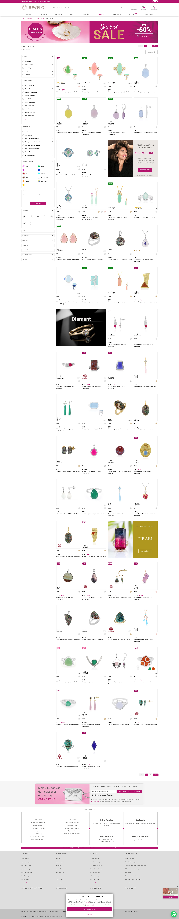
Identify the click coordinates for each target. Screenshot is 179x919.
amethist (59, 866)
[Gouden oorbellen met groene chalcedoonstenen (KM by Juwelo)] (94, 196)
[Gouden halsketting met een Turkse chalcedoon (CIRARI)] (146, 238)
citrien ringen (95, 873)
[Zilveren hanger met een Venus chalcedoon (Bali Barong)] (68, 535)
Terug (24, 18)
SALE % (101, 14)
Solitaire (128, 873)
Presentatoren (72, 825)
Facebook (131, 894)
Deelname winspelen (38, 828)
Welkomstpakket (38, 825)
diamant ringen (26, 866)
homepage (29, 18)
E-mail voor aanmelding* (100, 791)
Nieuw (72, 14)
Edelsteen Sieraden (39, 18)
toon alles (25, 883)
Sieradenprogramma (72, 828)
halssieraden (25, 880)
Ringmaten (38, 831)
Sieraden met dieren (132, 876)
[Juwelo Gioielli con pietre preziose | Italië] (143, 914)
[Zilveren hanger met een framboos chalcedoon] (94, 450)
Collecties (58, 14)
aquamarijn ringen (96, 866)
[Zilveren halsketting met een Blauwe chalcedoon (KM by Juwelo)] (146, 618)
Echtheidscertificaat (38, 823)
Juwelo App (38, 834)
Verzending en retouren (38, 837)
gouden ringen (26, 869)
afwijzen (87, 903)
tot (40, 195)
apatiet (58, 869)
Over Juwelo (149, 14)
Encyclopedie (116, 14)
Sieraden (29, 14)
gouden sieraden (27, 873)
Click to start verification (103, 795)
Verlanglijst (143, 8)
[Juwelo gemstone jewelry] (139, 914)
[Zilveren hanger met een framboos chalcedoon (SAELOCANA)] (146, 323)
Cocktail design (130, 862)
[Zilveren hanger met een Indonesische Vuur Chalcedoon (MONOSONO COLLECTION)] (120, 450)
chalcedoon (60, 880)
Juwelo (133, 14)
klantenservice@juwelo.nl (57, 1)
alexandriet (60, 862)
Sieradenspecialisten (72, 823)
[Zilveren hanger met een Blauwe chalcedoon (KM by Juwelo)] (120, 492)
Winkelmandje (154, 8)
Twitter (127, 894)
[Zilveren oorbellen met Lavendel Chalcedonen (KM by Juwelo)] (94, 703)
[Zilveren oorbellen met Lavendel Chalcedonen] (120, 660)
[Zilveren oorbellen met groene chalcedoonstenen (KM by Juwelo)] (68, 407)
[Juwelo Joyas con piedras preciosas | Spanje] (135, 914)
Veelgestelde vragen (38, 839)
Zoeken (122, 8)
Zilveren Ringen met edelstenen (136, 866)
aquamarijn (60, 873)
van (24, 195)
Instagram (136, 894)
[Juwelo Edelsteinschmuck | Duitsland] (127, 914)
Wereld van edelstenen (72, 834)
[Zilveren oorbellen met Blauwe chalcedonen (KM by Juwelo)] (94, 153)
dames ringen (26, 862)
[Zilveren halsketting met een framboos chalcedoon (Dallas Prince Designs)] (146, 492)
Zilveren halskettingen (132, 869)
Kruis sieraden (130, 859)
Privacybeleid (54, 911)
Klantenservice (106, 836)
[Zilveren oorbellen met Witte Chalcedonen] (68, 492)
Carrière (23, 911)
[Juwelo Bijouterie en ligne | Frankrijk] (131, 914)
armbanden (25, 859)
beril (57, 876)
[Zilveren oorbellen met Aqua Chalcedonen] (146, 111)
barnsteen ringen (96, 869)
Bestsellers (86, 14)
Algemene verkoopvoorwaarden (38, 911)
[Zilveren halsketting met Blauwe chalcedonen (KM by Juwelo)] (68, 196)
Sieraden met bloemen (133, 880)
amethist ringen (95, 862)
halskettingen (26, 876)
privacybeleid (95, 801)
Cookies (63, 911)
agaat (58, 859)
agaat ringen (94, 859)
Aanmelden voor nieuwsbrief (129, 791)
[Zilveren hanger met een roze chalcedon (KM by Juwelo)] (146, 365)
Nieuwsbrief (72, 831)
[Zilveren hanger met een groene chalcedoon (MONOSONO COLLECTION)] (94, 660)
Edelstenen (43, 14)
